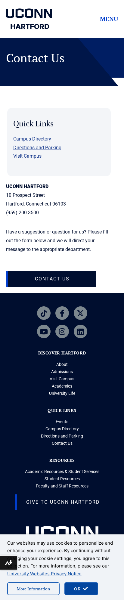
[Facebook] (62, 313)
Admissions (62, 371)
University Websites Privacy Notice (44, 574)
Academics (62, 386)
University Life (62, 393)
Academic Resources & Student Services (62, 471)
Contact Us (62, 443)
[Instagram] (62, 331)
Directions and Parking (37, 147)
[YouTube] (44, 331)
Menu (109, 19)
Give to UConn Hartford (63, 502)
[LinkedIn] (80, 331)
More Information (33, 589)
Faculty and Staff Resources (62, 486)
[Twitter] (80, 313)
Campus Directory (32, 139)
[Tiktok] (44, 313)
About (62, 364)
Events (62, 421)
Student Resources (62, 478)
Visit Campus (27, 156)
